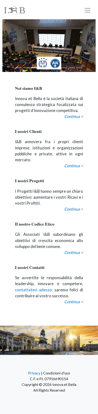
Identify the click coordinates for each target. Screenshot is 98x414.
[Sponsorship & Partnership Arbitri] (49, 45)
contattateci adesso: (34, 289)
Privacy (34, 373)
